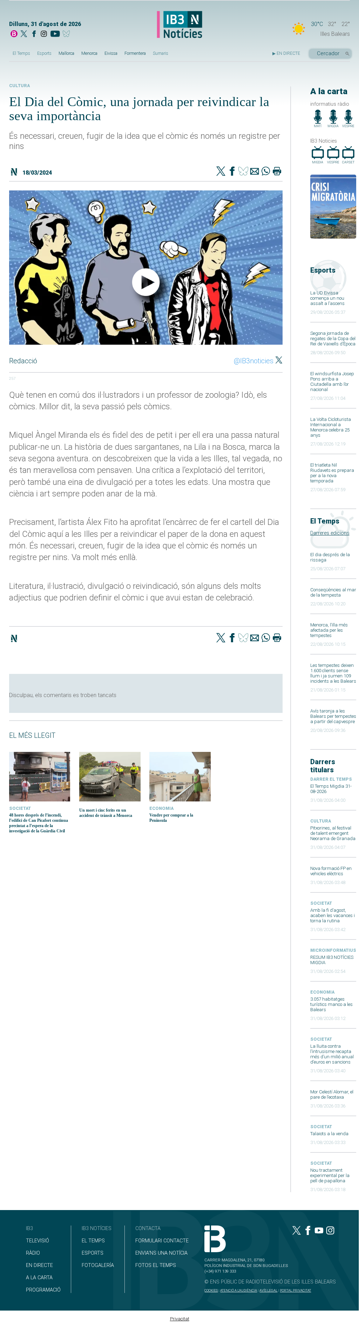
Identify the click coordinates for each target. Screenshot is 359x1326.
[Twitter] (221, 171)
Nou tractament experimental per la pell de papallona (330, 1175)
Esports (44, 53)
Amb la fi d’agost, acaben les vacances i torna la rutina (332, 915)
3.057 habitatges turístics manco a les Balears (331, 1004)
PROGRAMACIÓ (43, 1290)
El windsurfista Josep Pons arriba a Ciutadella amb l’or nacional (332, 381)
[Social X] (23, 34)
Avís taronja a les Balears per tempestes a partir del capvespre (333, 716)
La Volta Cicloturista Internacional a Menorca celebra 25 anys (330, 427)
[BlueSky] (67, 34)
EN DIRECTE (39, 1265)
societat (321, 903)
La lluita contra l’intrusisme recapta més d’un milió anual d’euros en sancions (332, 1054)
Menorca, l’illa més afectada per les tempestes (329, 630)
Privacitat (179, 1318)
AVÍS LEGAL (268, 1290)
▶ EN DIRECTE (286, 53)
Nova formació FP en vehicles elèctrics (331, 871)
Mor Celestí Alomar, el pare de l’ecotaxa (331, 1094)
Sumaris (160, 53)
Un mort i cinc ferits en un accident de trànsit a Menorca (105, 813)
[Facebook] (34, 34)
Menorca (89, 53)
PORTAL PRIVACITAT (295, 1290)
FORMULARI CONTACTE (162, 1241)
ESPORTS (92, 1253)
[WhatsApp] (266, 171)
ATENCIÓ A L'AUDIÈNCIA (238, 1290)
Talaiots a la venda (329, 1133)
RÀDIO (33, 1253)
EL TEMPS (93, 1241)
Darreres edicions (330, 533)
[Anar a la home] (14, 34)
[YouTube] (55, 34)
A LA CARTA (39, 1278)
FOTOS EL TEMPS (155, 1265)
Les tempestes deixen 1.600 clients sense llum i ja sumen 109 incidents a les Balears (333, 673)
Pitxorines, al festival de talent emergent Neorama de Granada (332, 833)
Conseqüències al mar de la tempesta (333, 592)
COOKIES (211, 1290)
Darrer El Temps (331, 779)
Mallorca (66, 53)
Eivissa (110, 53)
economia (322, 992)
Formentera (135, 53)
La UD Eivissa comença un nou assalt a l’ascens (327, 298)
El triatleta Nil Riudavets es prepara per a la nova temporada (332, 472)
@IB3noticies (253, 361)
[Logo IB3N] (179, 25)
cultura (320, 821)
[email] (254, 171)
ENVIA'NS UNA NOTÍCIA (161, 1253)
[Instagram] (43, 34)
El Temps (21, 53)
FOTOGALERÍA (98, 1265)
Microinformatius (333, 950)
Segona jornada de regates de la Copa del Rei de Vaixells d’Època (332, 338)
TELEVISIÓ (37, 1241)
